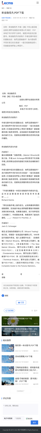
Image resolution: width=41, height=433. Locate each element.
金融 (6, 295)
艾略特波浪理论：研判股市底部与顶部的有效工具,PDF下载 (27, 369)
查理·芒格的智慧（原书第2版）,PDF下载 (26, 380)
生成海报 (10, 310)
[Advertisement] (20, 71)
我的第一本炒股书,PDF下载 (26, 345)
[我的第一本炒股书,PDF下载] (8, 348)
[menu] (37, 3)
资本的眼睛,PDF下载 (23, 356)
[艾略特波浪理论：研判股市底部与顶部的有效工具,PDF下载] (8, 370)
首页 (3, 8)
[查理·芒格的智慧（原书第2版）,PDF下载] (8, 381)
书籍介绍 (31, 18)
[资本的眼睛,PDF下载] (8, 359)
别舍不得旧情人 (7, 18)
